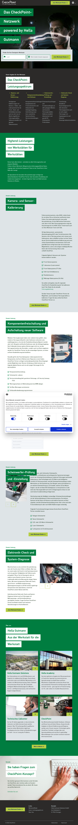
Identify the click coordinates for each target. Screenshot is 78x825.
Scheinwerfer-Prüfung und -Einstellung (48, 95)
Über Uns (31, 812)
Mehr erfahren (38, 747)
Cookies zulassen (61, 429)
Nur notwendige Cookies (16, 429)
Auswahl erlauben (39, 429)
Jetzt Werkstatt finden (59, 3)
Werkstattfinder (33, 808)
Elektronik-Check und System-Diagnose (66, 95)
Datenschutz (54, 823)
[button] (73, 3)
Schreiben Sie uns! (13, 792)
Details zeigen (65, 424)
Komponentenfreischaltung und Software (35, 96)
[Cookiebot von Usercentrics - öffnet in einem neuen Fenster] (65, 394)
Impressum (64, 823)
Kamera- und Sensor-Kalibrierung (15, 95)
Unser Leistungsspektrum (36, 810)
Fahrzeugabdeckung (47, 289)
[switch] (30, 419)
